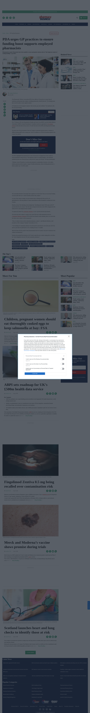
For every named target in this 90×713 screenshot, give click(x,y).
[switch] (62, 359)
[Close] (69, 336)
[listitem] (45, 356)
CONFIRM (34, 373)
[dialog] (45, 356)
